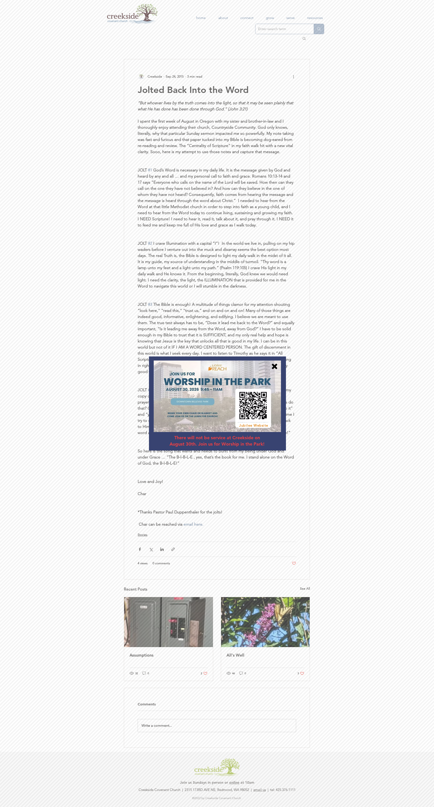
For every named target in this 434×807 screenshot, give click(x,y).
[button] (274, 366)
